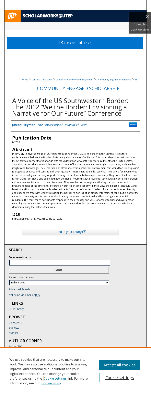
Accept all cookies (119, 365)
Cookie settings (55, 378)
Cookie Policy (51, 383)
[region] (75, 371)
